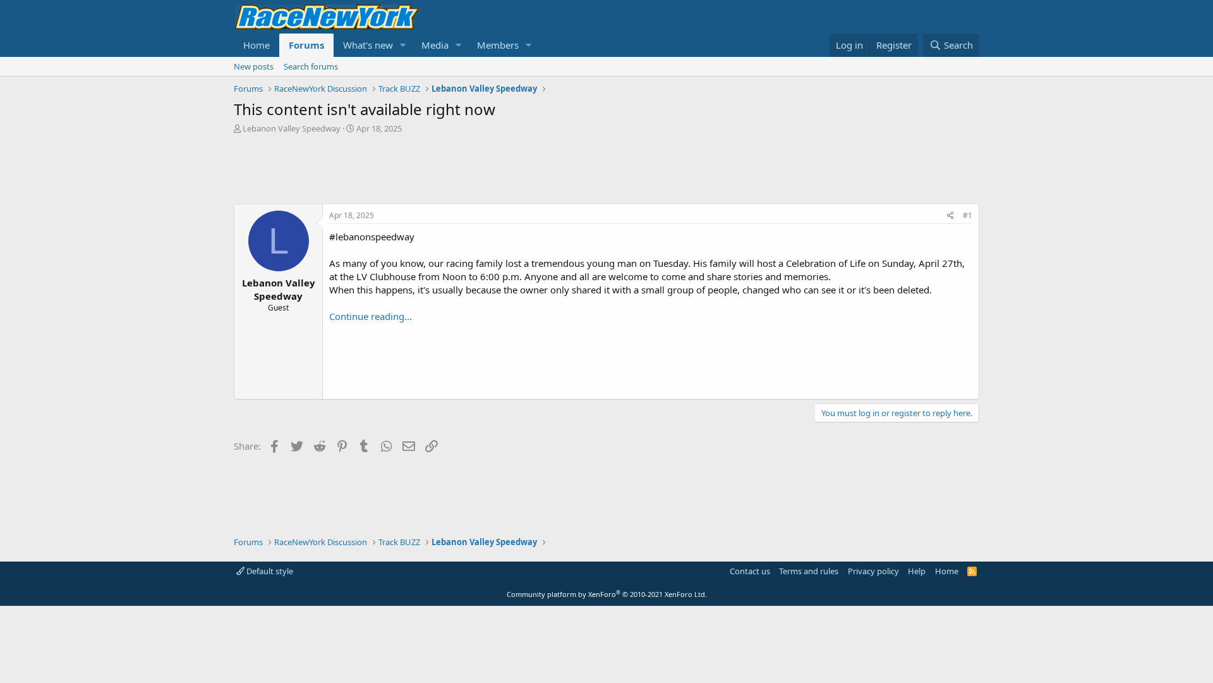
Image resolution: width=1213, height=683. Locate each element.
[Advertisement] (606, 168)
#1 (967, 215)
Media (435, 45)
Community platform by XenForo (607, 594)
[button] (403, 45)
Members (498, 45)
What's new (368, 45)
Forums (306, 45)
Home (256, 45)
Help (917, 571)
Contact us (750, 571)
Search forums (311, 66)
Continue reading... (370, 316)
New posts (254, 66)
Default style (268, 571)
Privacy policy (873, 571)
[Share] (950, 216)
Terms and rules (808, 571)
